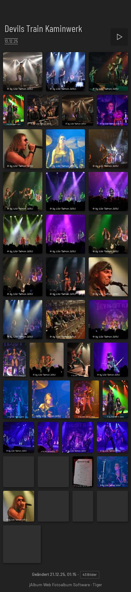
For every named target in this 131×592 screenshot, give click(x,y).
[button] (7, 584)
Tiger (97, 584)
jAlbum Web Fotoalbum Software (59, 584)
